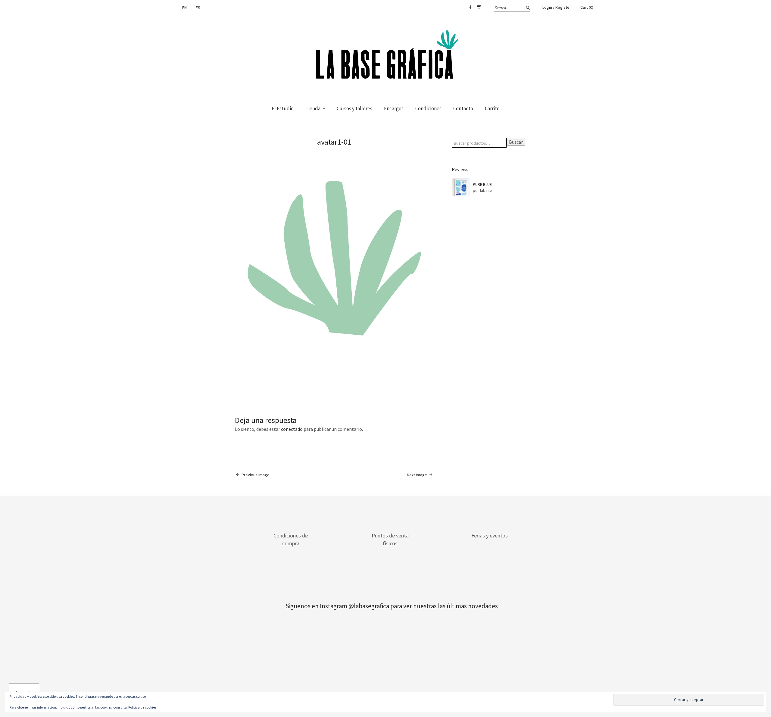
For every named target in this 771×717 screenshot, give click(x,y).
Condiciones (428, 108)
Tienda (312, 108)
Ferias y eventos (489, 535)
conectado (292, 429)
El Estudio (283, 108)
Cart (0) (586, 7)
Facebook (470, 7)
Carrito (492, 108)
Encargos (394, 108)
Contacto (463, 108)
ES (198, 7)
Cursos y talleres (354, 108)
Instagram (478, 7)
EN (184, 7)
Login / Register (556, 7)
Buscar (516, 142)
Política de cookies (142, 707)
